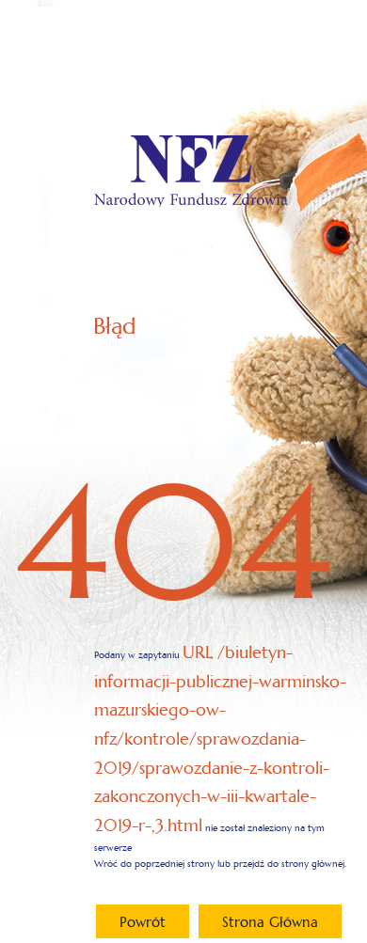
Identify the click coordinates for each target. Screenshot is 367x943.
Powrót (143, 922)
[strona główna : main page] (191, 171)
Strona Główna (270, 922)
